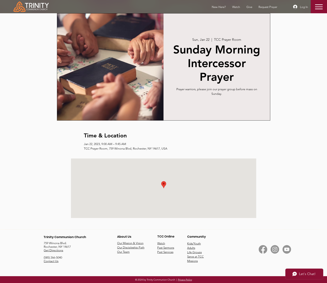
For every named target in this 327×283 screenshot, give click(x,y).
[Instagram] (275, 249)
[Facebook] (263, 249)
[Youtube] (287, 249)
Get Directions (53, 250)
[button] (267, 7)
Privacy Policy (185, 279)
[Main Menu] (319, 7)
